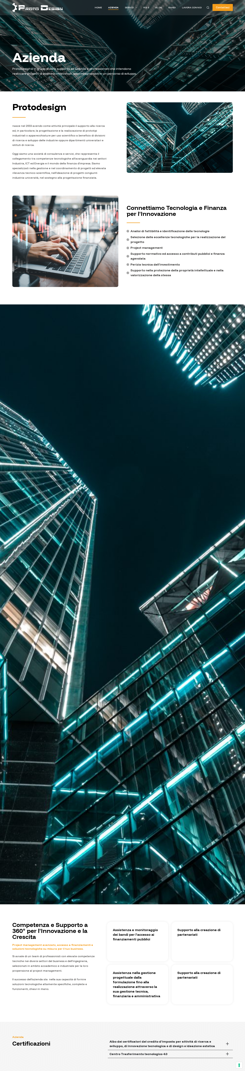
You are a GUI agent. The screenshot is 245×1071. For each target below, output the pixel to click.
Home (98, 7)
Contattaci (223, 7)
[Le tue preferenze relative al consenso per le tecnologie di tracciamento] (239, 1065)
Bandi (172, 7)
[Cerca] (208, 7)
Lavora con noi (192, 7)
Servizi (129, 7)
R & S (146, 7)
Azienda (113, 7)
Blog (158, 7)
